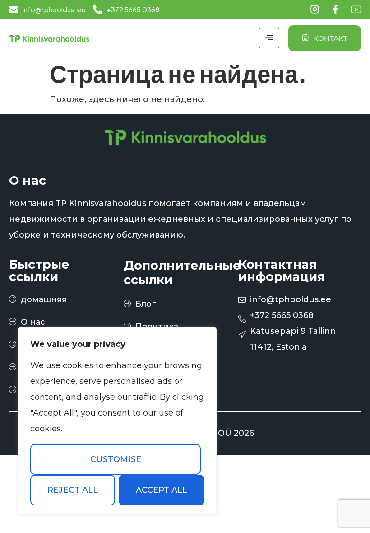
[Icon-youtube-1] (356, 9)
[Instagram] (314, 9)
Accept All (161, 490)
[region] (117, 421)
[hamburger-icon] (269, 38)
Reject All (72, 490)
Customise (115, 459)
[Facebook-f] (335, 9)
